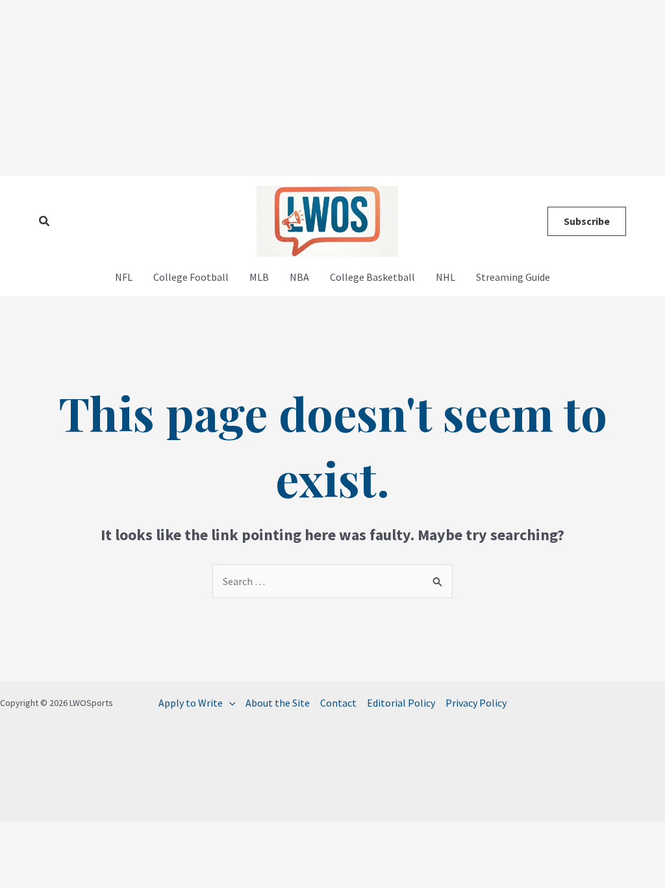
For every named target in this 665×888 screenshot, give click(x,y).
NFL (123, 276)
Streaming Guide (513, 276)
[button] (45, 221)
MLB (259, 276)
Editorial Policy (401, 702)
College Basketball (372, 276)
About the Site (277, 702)
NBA (299, 276)
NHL (445, 276)
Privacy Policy (476, 702)
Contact (338, 702)
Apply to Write (190, 702)
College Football (191, 276)
